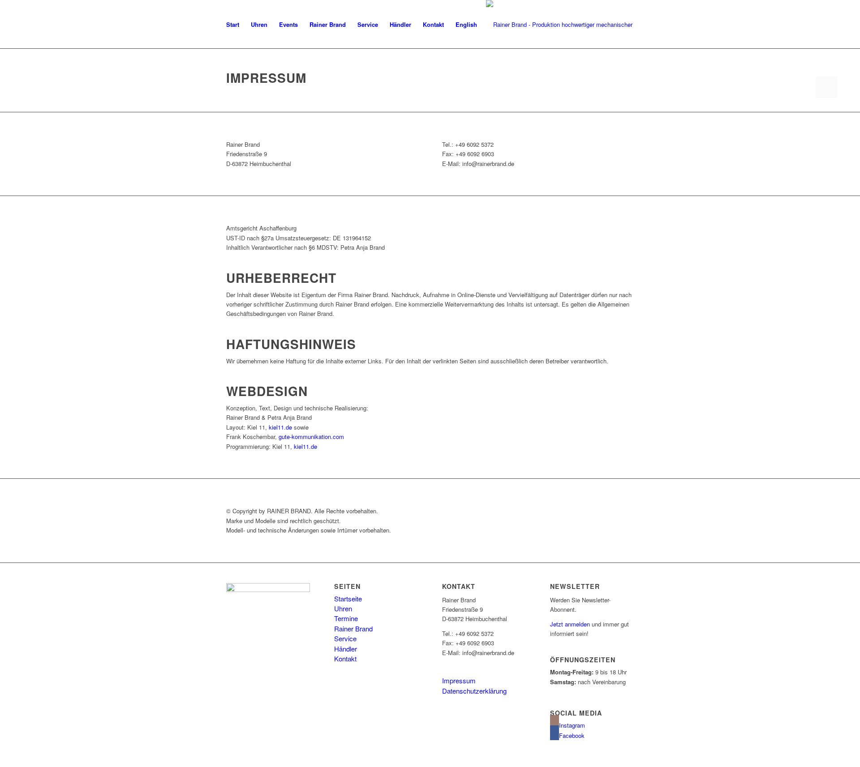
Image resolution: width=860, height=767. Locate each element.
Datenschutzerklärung (474, 690)
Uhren (343, 608)
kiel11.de (280, 427)
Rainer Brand (353, 628)
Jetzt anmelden (570, 624)
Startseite (348, 598)
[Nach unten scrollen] (826, 87)
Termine (346, 618)
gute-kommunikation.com (311, 436)
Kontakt (345, 658)
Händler (345, 648)
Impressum (459, 680)
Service (345, 638)
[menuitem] (232, 24)
